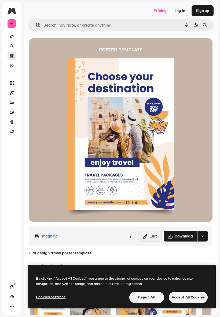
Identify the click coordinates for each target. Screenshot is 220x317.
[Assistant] (12, 131)
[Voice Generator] (12, 121)
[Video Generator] (12, 112)
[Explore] (12, 65)
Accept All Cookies (188, 297)
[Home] (12, 36)
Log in (180, 10)
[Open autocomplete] (35, 25)
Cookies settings (50, 297)
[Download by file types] (202, 236)
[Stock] (12, 56)
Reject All (146, 297)
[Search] (12, 46)
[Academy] (12, 296)
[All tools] (12, 83)
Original (63, 48)
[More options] (130, 236)
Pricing (160, 10)
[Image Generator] (12, 102)
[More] (12, 306)
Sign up (202, 10)
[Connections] (12, 287)
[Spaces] (12, 92)
